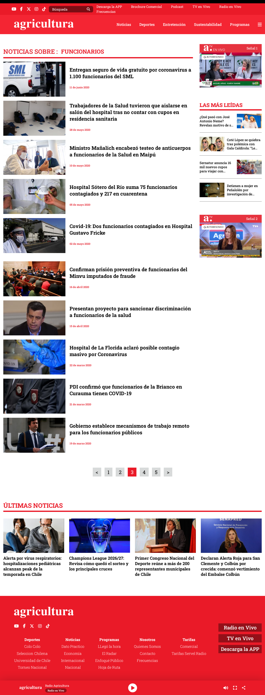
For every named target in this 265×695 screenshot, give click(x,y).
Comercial (189, 646)
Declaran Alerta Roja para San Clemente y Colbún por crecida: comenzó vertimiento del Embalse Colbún (230, 566)
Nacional (73, 667)
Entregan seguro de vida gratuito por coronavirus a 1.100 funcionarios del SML (130, 73)
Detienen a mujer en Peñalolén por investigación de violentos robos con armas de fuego (242, 190)
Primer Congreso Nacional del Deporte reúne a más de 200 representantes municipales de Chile (164, 566)
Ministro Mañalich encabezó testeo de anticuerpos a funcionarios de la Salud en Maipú (130, 151)
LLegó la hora (109, 646)
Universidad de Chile (32, 660)
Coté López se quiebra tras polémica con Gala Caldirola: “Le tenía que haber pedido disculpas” (243, 144)
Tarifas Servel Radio (189, 653)
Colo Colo (32, 646)
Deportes (147, 24)
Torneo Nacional (32, 667)
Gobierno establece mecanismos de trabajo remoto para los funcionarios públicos (129, 429)
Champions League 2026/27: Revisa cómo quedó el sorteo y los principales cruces (99, 563)
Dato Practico (72, 646)
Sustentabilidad (208, 24)
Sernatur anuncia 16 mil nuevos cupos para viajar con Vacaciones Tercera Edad (215, 167)
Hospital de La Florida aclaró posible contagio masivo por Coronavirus (124, 351)
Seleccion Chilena (32, 653)
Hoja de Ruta (109, 667)
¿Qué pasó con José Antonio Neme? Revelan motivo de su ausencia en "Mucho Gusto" (216, 121)
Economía (73, 653)
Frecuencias (106, 11)
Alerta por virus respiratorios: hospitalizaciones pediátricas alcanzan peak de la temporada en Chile (32, 566)
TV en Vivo (201, 6)
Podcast (177, 6)
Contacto (147, 653)
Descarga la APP (109, 6)
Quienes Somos (147, 646)
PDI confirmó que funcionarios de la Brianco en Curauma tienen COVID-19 (126, 390)
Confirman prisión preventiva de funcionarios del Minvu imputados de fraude (128, 272)
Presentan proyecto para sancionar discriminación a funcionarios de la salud (130, 311)
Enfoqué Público (109, 660)
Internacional (72, 660)
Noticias (124, 24)
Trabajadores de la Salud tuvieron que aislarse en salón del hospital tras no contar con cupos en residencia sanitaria (128, 112)
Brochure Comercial (146, 6)
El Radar (109, 653)
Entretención (174, 24)
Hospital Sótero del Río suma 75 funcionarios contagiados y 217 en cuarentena (123, 190)
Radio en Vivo (230, 6)
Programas (239, 24)
